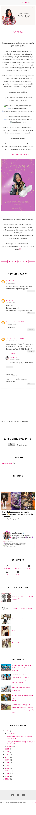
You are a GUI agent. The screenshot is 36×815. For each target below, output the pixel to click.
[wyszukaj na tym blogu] (33, 2)
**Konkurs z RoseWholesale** (23, 608)
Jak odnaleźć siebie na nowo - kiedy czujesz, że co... (19, 737)
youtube (29, 568)
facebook (18, 568)
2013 (7, 776)
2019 (7, 763)
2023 (7, 752)
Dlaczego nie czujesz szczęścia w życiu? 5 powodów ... (21, 743)
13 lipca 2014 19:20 (10, 302)
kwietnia (10, 746)
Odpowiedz (31, 291)
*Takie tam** (16, 631)
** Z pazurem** (17, 619)
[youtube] (25, 2)
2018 (7, 765)
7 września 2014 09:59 (11, 324)
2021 (7, 757)
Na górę (32, 803)
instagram (7, 568)
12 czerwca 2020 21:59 (11, 376)
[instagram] (22, 2)
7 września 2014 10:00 (11, 341)
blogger (7, 574)
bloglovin (18, 574)
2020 (7, 760)
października (12, 733)
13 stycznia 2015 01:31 (15, 359)
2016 (7, 768)
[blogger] (28, 2)
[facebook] (19, 2)
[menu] (2, 2)
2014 (7, 774)
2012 (7, 779)
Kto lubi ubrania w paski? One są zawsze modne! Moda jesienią (22, 697)
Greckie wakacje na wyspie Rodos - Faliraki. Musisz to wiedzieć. (21, 668)
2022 (7, 754)
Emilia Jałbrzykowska (15, 322)
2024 (7, 749)
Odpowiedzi (11, 353)
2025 (7, 731)
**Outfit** (15, 643)
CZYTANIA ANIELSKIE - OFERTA (18, 155)
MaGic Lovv (15, 357)
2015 (7, 771)
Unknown (10, 281)
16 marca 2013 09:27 (11, 283)
